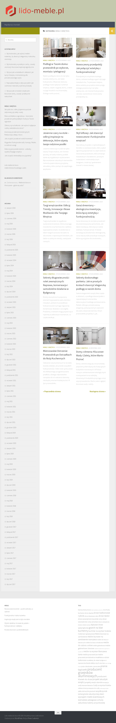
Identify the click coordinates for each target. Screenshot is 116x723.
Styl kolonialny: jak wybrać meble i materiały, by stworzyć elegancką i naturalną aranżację (20, 56)
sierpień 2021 (11, 386)
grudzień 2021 (11, 365)
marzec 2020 (11, 474)
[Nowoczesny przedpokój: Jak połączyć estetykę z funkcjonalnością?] (91, 48)
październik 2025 (12, 250)
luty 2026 (10, 239)
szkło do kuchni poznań (86, 691)
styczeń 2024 (11, 292)
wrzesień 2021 (11, 380)
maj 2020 (10, 464)
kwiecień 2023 (11, 328)
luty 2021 (10, 417)
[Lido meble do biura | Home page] (35, 11)
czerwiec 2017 (11, 558)
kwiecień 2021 (11, 407)
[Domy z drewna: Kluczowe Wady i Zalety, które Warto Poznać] (91, 336)
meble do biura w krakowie (94, 643)
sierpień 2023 (11, 307)
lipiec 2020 (10, 454)
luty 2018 (10, 516)
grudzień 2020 (11, 427)
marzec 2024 (11, 281)
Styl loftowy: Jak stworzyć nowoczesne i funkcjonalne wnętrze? (90, 136)
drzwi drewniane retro (91, 616)
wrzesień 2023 (11, 302)
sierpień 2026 (11, 208)
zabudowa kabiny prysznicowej (91, 702)
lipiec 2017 (10, 553)
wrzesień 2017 (11, 542)
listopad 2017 (11, 532)
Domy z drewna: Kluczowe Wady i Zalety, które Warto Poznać (90, 355)
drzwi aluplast (89, 613)
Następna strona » (98, 391)
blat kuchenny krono (84, 610)
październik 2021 (12, 375)
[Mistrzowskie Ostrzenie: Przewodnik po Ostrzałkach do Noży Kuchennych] (58, 335)
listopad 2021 (11, 370)
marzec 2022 (11, 349)
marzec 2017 (11, 574)
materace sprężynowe (86, 634)
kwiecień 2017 (11, 569)
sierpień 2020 (11, 448)
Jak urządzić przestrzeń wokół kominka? (19, 138)
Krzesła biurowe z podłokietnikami (16, 630)
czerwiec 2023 (11, 318)
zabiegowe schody (95, 700)
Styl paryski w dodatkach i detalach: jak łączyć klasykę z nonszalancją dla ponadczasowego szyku (19, 75)
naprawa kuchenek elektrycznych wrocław (91, 663)
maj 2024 (10, 271)
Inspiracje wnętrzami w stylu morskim (17, 619)
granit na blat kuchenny (90, 629)
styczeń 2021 (11, 422)
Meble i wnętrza (49, 60)
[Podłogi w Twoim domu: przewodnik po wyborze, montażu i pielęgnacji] (58, 47)
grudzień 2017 (11, 527)
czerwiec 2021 (11, 396)
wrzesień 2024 (11, 260)
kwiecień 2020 (11, 469)
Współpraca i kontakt (12, 25)
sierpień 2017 (11, 548)
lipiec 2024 (10, 265)
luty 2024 (10, 286)
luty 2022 (10, 354)
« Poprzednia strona (52, 391)
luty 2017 (10, 579)
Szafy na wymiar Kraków (102, 685)
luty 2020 (10, 480)
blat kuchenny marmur (97, 610)
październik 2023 (12, 297)
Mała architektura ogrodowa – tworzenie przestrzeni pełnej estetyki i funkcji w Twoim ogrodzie (19, 119)
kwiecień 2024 (11, 276)
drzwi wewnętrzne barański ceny (90, 619)
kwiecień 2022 (11, 344)
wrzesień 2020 (11, 443)
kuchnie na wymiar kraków (99, 631)
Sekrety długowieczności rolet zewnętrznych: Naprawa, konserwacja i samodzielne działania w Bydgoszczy (56, 285)
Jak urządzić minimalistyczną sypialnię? (18, 156)
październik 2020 (12, 438)
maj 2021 (10, 401)
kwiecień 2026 (11, 229)
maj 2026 (10, 224)
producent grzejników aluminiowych (90, 672)
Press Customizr (33, 718)
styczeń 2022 (11, 359)
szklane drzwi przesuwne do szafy (89, 688)
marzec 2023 (11, 333)
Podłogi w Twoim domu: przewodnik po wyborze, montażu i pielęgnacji (56, 67)
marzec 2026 (11, 234)
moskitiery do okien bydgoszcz (97, 660)
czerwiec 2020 (11, 459)
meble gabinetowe (99, 646)
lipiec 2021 (10, 391)
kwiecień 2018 (11, 506)
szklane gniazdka (104, 688)
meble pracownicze (90, 654)
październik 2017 (12, 537)
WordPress (18, 718)
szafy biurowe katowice (85, 685)
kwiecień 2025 (11, 255)
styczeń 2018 (11, 522)
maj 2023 (10, 323)
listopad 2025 (11, 244)
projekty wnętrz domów (94, 682)
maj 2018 (10, 501)
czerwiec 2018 (11, 495)
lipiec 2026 (10, 213)
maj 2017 (10, 563)
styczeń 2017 (11, 584)
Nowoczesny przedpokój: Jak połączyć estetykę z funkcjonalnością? (89, 68)
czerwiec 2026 (11, 218)
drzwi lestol (104, 615)
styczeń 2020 (11, 485)
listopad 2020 (11, 433)
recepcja (106, 682)
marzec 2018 (11, 511)
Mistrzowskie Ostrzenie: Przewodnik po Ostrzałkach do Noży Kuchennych (57, 354)
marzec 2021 (11, 412)
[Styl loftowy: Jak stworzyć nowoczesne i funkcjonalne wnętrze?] (91, 116)
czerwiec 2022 (11, 339)
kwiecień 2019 (11, 490)
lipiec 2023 (10, 312)
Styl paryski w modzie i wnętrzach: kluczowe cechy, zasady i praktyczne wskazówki (17, 93)
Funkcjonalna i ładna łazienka (15, 615)
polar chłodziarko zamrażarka (90, 666)
